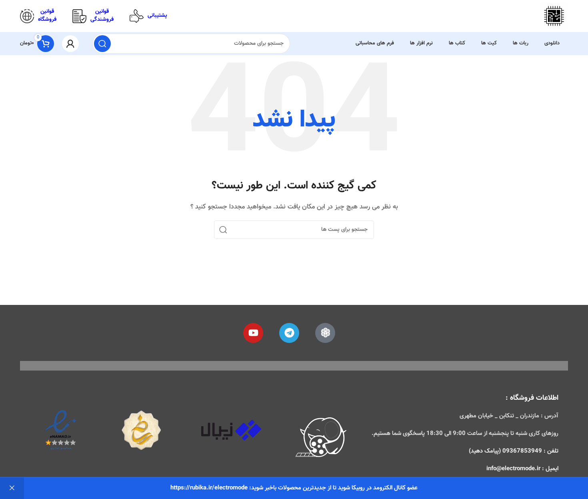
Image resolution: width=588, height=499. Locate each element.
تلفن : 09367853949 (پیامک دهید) (513, 451)
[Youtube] (253, 333)
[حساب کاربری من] (70, 44)
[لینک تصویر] (321, 438)
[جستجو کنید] (102, 43)
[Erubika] (325, 333)
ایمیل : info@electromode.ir (522, 468)
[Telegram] (289, 333)
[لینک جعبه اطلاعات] (148, 16)
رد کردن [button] (12, 488)
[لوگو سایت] (554, 16)
